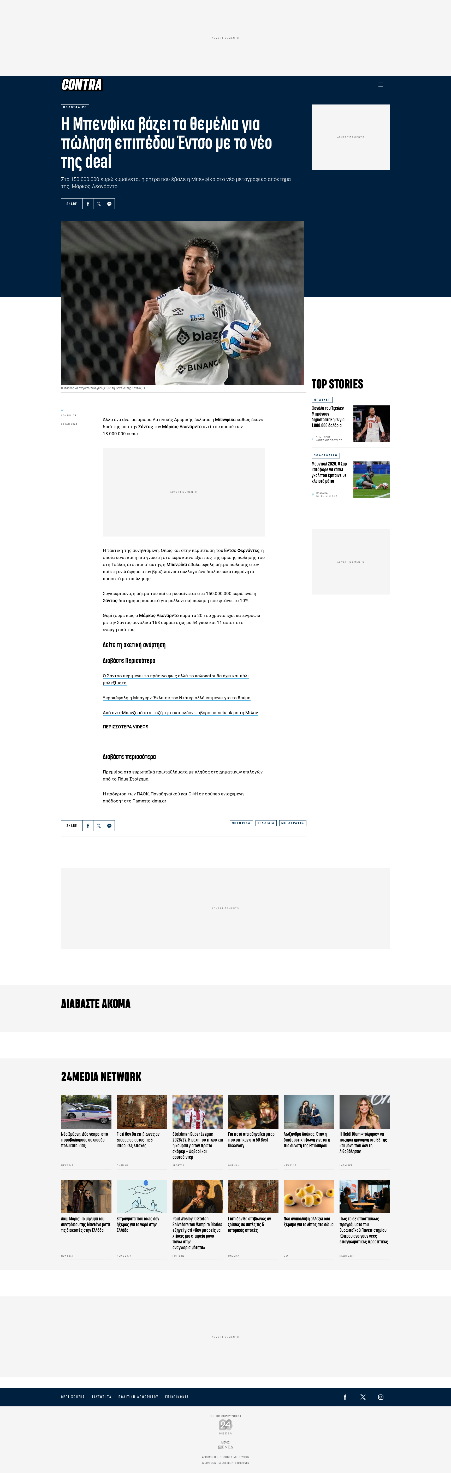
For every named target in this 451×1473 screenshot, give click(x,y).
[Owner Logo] (226, 1426)
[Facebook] (88, 204)
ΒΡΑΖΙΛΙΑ (266, 823)
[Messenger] (109, 204)
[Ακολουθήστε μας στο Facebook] (345, 1397)
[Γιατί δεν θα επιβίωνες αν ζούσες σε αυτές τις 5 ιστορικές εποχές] (142, 1112)
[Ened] (225, 1447)
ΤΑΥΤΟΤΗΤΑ (101, 1397)
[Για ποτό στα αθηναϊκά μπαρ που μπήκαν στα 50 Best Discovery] (253, 1112)
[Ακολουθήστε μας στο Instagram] (380, 1397)
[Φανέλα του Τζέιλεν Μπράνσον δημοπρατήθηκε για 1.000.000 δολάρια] (371, 423)
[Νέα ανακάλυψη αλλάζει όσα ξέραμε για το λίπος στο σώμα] (309, 1197)
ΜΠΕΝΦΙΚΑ (241, 823)
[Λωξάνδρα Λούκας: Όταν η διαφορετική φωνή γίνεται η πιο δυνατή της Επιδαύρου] (309, 1112)
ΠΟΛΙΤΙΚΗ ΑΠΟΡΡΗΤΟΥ (138, 1397)
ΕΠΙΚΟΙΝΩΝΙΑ (177, 1397)
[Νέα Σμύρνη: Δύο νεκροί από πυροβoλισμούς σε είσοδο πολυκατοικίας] (86, 1112)
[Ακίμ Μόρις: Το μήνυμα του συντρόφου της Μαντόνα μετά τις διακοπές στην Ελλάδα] (86, 1197)
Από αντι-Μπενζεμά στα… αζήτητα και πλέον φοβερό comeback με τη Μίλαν (180, 712)
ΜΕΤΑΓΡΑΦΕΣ (292, 823)
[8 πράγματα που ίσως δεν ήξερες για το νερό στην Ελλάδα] (142, 1197)
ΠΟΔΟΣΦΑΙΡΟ (326, 455)
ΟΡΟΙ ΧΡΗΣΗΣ (73, 1397)
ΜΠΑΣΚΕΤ (322, 399)
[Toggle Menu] (381, 85)
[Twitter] (99, 204)
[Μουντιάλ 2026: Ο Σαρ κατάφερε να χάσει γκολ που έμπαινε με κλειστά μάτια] (371, 479)
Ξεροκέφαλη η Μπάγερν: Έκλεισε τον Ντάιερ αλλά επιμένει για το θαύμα (177, 697)
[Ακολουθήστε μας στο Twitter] (363, 1397)
